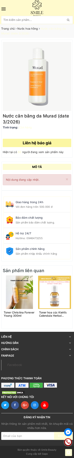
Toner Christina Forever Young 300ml (19, 314)
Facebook (14, 365)
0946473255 (34, 238)
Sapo (45, 453)
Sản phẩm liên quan (23, 270)
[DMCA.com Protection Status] (13, 392)
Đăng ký (63, 436)
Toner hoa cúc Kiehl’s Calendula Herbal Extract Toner (53, 314)
